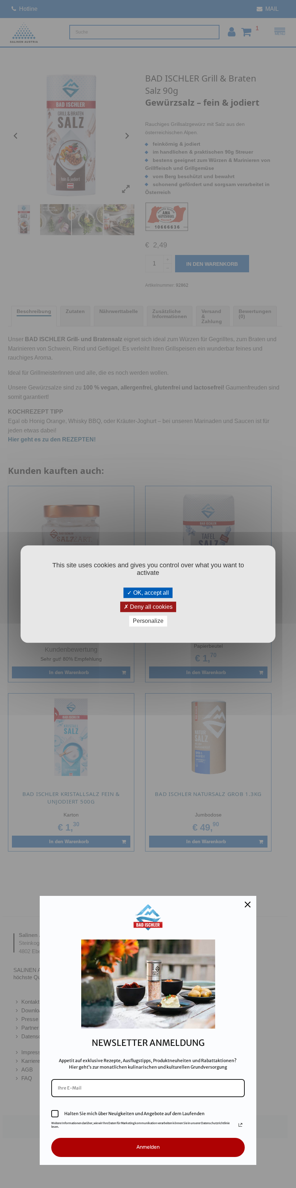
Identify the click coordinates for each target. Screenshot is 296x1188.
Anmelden (148, 1147)
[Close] (247, 904)
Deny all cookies (151, 607)
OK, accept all (150, 593)
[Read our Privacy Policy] (240, 1125)
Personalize (148, 621)
